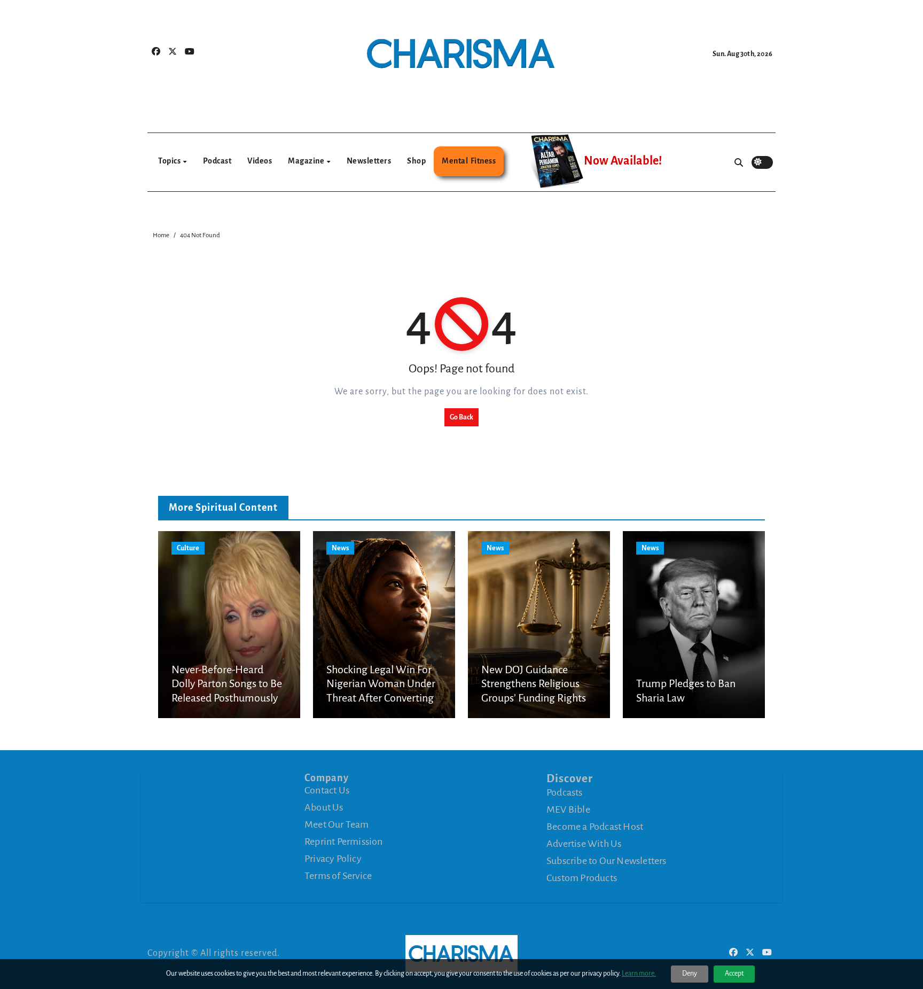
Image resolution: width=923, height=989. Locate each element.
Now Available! (623, 160)
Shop (416, 161)
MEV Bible (568, 809)
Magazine (307, 161)
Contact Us (326, 790)
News (340, 548)
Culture (188, 548)
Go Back (461, 417)
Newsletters (369, 161)
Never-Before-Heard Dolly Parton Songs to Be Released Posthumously (226, 684)
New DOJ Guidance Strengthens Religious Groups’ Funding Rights (533, 684)
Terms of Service (338, 875)
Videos (259, 161)
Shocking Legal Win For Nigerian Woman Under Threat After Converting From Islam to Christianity (380, 698)
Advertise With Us (583, 843)
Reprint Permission (343, 841)
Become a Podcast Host (594, 826)
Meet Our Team (336, 824)
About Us (323, 807)
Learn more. (639, 973)
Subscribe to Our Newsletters (606, 860)
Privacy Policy (333, 858)
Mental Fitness (469, 161)
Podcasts (564, 792)
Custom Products (581, 878)
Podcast (217, 161)
